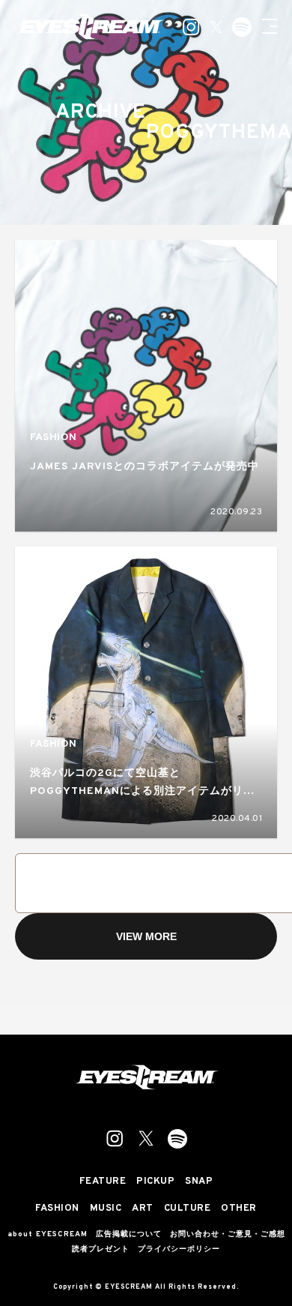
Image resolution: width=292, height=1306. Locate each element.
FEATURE (103, 1182)
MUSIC (106, 1209)
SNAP (199, 1182)
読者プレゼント (101, 1250)
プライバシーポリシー (179, 1250)
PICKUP (155, 1182)
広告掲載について (129, 1235)
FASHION (53, 437)
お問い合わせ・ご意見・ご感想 (227, 1235)
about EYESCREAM (47, 1235)
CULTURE (187, 1209)
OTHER (239, 1209)
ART (142, 1209)
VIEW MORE (146, 936)
